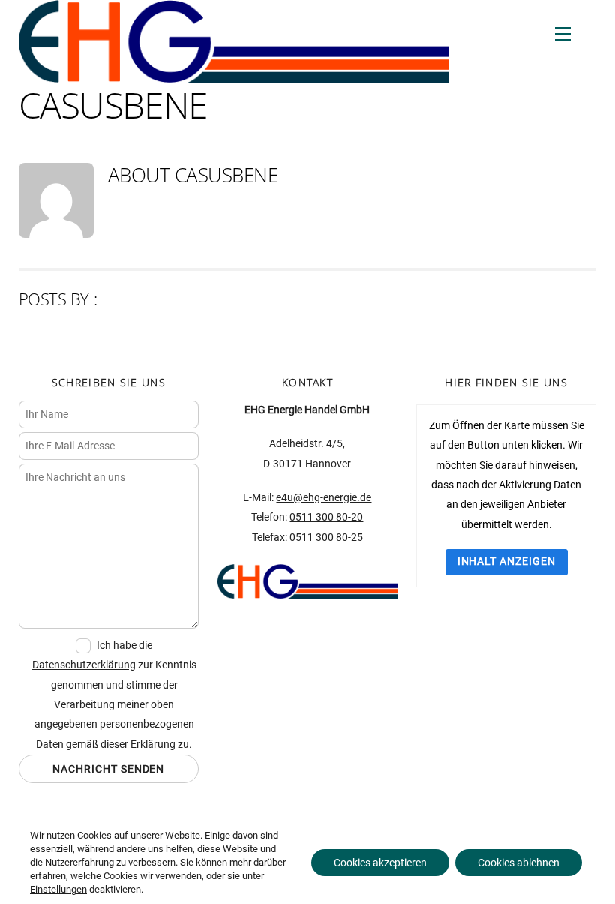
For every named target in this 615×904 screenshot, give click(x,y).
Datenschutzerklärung (84, 665)
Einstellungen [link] (58, 889)
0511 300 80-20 (326, 517)
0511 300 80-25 (326, 537)
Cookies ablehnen (519, 863)
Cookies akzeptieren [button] (380, 863)
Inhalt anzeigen (507, 561)
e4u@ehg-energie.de (323, 497)
